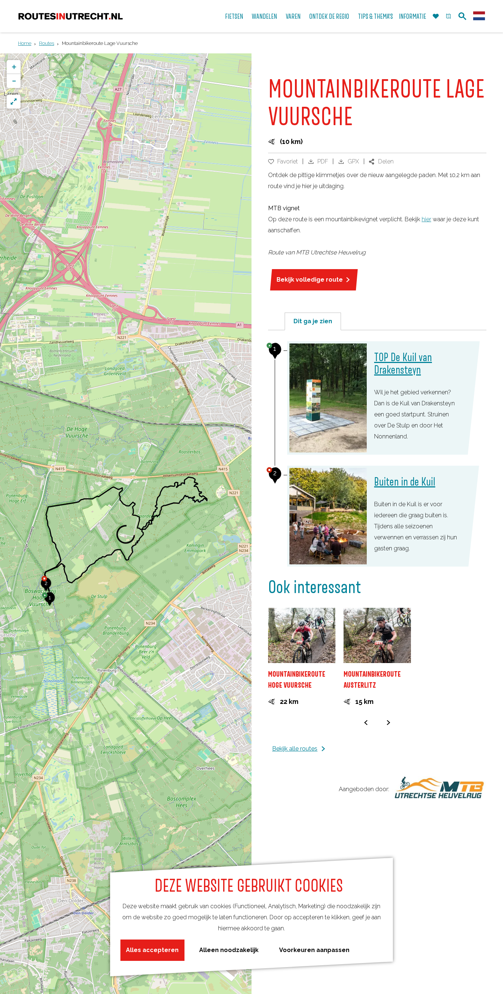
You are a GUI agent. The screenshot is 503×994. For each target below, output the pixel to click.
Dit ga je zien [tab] (312, 321)
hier (426, 219)
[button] (49, 601)
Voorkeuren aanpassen (314, 950)
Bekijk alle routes (294, 748)
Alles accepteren (152, 950)
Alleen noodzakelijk (228, 950)
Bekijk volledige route (310, 279)
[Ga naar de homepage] (70, 16)
